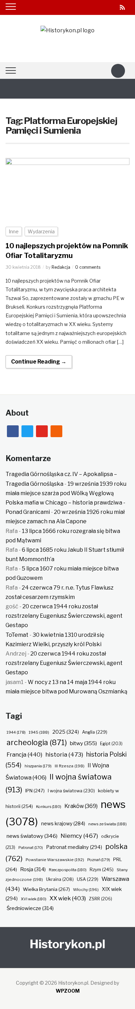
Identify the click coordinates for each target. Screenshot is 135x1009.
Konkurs (48, 806)
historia (64, 754)
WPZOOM (68, 991)
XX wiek (68, 898)
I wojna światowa (71, 790)
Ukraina (60, 879)
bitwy (83, 743)
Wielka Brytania (46, 889)
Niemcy (79, 835)
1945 (39, 732)
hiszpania (38, 766)
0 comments (87, 267)
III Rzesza (69, 766)
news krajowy (63, 823)
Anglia (94, 732)
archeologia (37, 742)
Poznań (98, 859)
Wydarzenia (41, 231)
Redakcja (61, 267)
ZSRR (100, 898)
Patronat (30, 847)
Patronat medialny (74, 847)
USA (87, 879)
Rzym (102, 869)
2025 (65, 732)
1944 (16, 732)
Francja (24, 754)
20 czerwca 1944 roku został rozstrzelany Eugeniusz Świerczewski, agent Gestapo (64, 615)
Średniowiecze (30, 908)
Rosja (33, 869)
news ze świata (107, 824)
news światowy (32, 836)
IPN (35, 790)
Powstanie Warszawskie (55, 859)
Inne (14, 231)
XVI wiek (33, 899)
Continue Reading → (38, 361)
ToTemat (17, 635)
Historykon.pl (67, 944)
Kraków (81, 806)
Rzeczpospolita (68, 869)
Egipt (111, 743)
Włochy (86, 889)
